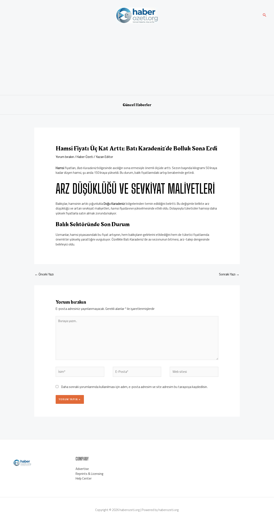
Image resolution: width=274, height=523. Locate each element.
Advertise (82, 469)
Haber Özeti (85, 157)
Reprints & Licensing (89, 474)
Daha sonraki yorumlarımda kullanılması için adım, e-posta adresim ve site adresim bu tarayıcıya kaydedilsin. (134, 387)
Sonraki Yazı (229, 274)
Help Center (84, 478)
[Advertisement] (137, 59)
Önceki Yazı (44, 274)
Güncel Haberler (137, 105)
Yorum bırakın (65, 157)
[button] (265, 15)
